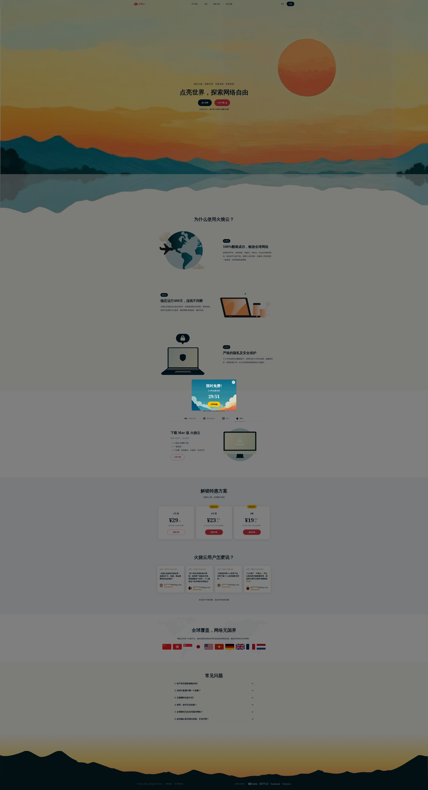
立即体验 (214, 404)
